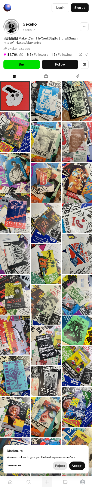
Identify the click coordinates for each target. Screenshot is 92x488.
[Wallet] (65, 482)
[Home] (10, 482)
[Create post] (47, 482)
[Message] (84, 64)
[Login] (82, 482)
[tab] (46, 76)
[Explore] (29, 482)
